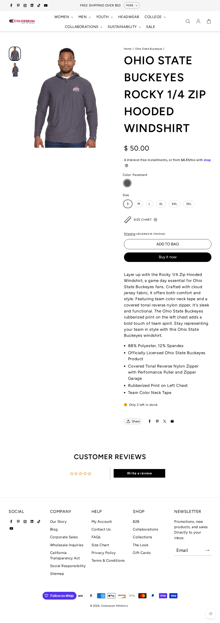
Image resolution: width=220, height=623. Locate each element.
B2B (136, 521)
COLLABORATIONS (82, 27)
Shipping (129, 233)
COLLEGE (154, 17)
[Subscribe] (207, 550)
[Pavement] (127, 183)
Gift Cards (142, 553)
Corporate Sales (64, 537)
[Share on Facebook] (149, 421)
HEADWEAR (128, 17)
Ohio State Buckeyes (148, 48)
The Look (140, 545)
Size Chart (100, 545)
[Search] (187, 21)
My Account (102, 521)
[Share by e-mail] (172, 421)
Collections (142, 537)
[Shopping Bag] (208, 21)
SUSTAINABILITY (123, 27)
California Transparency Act (65, 555)
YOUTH (103, 17)
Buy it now (168, 257)
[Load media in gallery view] (15, 54)
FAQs (96, 537)
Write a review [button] (139, 473)
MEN (83, 17)
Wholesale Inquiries (67, 545)
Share (136, 421)
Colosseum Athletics (114, 605)
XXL (174, 204)
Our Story (58, 521)
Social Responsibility (68, 566)
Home (128, 48)
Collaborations (145, 529)
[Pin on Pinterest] (157, 421)
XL (161, 204)
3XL (189, 204)
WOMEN (62, 17)
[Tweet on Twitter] (164, 421)
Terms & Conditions (108, 560)
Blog (54, 529)
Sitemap (57, 573)
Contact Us (101, 529)
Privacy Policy (104, 553)
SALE (150, 27)
